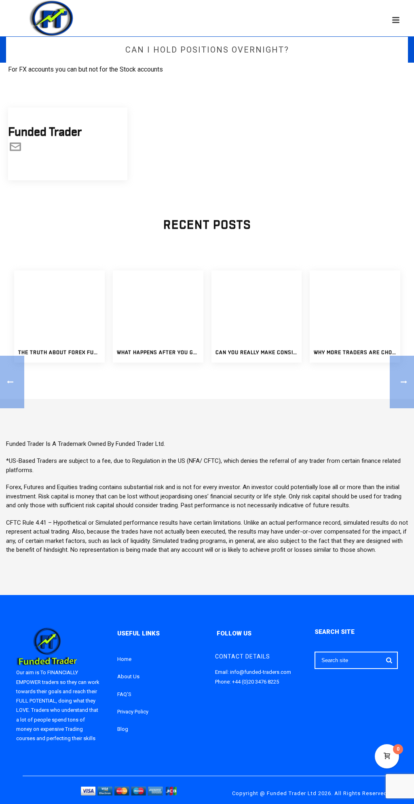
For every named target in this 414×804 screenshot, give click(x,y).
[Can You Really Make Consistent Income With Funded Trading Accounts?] (256, 306)
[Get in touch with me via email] (15, 150)
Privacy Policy (132, 712)
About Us (128, 676)
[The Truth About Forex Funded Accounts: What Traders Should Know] (59, 306)
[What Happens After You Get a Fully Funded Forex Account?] (158, 306)
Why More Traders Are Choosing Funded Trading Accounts (357, 352)
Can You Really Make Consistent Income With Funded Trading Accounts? (258, 352)
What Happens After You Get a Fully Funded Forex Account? (160, 352)
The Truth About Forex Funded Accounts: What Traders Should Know (61, 352)
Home (124, 659)
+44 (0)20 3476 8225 (255, 682)
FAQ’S (124, 694)
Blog (122, 729)
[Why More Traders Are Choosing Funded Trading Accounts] (355, 306)
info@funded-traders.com (260, 672)
